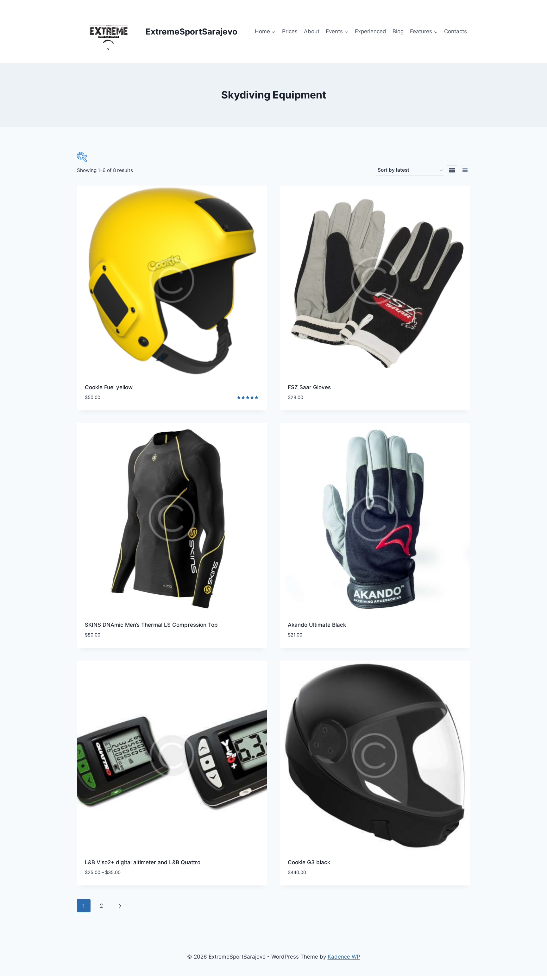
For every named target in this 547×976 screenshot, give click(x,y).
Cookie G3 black (309, 862)
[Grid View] (452, 170)
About (311, 31)
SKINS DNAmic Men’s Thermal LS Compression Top (151, 625)
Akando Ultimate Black (317, 625)
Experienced (370, 31)
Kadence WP (344, 957)
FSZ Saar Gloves (309, 387)
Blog (398, 31)
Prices (290, 31)
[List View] (465, 170)
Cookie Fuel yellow (109, 387)
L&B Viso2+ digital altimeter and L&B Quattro (142, 862)
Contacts (455, 31)
